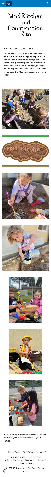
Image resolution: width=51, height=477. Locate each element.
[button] (3, 3)
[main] (25, 25)
